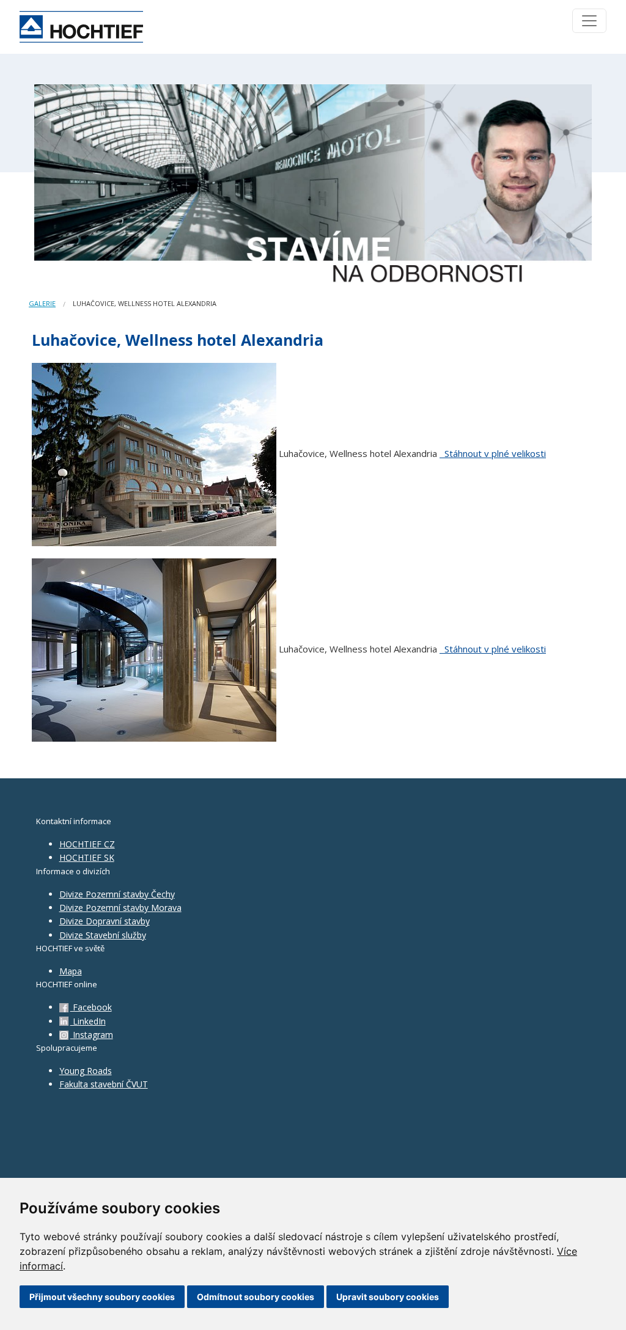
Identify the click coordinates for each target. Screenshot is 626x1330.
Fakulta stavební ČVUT (103, 1084)
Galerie (42, 303)
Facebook (91, 1007)
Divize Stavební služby (102, 935)
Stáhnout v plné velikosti (494, 453)
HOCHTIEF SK (86, 857)
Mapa (70, 971)
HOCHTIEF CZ (87, 844)
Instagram (91, 1034)
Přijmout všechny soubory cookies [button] (102, 1297)
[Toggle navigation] (589, 21)
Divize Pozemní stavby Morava (120, 907)
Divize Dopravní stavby (104, 921)
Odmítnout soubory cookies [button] (255, 1297)
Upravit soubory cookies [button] (387, 1297)
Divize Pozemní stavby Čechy (117, 894)
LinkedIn (88, 1021)
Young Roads (85, 1070)
